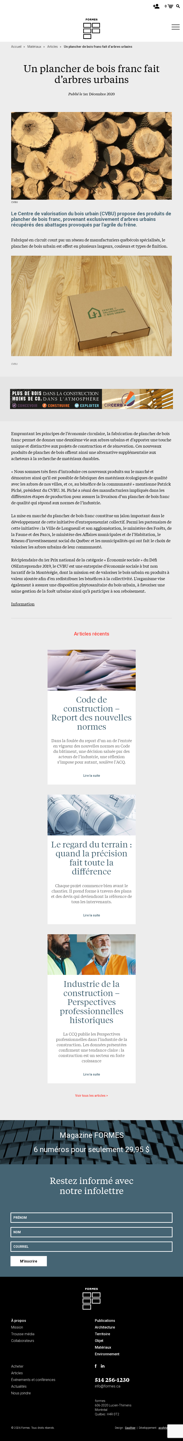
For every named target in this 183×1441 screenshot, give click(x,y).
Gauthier (130, 1427)
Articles (54, 46)
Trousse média (22, 1334)
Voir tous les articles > (91, 1095)
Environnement (107, 1354)
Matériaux (36, 46)
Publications (105, 1320)
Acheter (17, 1366)
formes (100, 1401)
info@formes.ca (107, 1386)
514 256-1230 (112, 1379)
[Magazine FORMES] (91, 28)
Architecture (105, 1327)
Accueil (18, 46)
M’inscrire (28, 1261)
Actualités (19, 1386)
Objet (99, 1341)
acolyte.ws (165, 1427)
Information (23, 604)
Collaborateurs (22, 1341)
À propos (18, 1320)
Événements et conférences (33, 1380)
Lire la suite (91, 775)
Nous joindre (21, 1393)
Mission (17, 1327)
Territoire (102, 1334)
